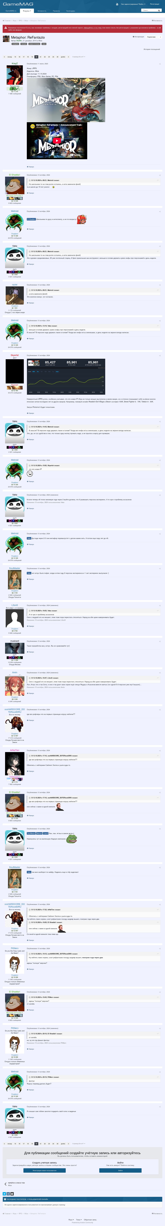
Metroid (50, 180)
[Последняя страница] (68, 56)
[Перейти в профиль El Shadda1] (14, 185)
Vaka (49, 326)
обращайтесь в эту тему (93, 27)
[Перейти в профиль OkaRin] (6, 38)
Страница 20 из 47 (78, 57)
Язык (70, 1219)
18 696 (15, 977)
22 (45, 57)
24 (53, 57)
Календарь (70, 11)
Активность (42, 11)
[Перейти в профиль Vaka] (14, 258)
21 (40, 57)
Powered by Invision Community (82, 1222)
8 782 (15, 631)
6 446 (15, 699)
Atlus (40, 40)
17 (23, 57)
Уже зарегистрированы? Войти (132, 4)
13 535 (15, 201)
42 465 (15, 390)
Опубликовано (37, 63)
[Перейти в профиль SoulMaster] (14, 579)
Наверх (31, 167)
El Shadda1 (31, 219)
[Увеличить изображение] (66, 99)
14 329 (15, 236)
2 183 (15, 593)
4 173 (15, 782)
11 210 (15, 91)
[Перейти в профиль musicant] (14, 648)
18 (28, 57)
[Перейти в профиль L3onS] (15, 618)
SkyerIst (51, 465)
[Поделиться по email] (12, 1194)
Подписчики (151, 37)
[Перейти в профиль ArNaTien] (14, 763)
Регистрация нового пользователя (44, 1170)
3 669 (15, 274)
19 (32, 57)
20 (36, 57)
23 (49, 57)
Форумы (26, 11)
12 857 (15, 736)
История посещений (152, 49)
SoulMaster (31, 833)
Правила (56, 11)
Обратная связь (90, 1219)
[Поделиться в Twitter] (4, 1194)
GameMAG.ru (11, 11)
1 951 (15, 308)
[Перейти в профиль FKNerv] (14, 964)
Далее (63, 57)
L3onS (50, 678)
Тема (78, 1219)
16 (19, 57)
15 (15, 57)
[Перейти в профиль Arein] (14, 686)
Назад (10, 57)
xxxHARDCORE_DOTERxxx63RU (60, 756)
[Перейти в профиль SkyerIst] (15, 371)
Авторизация (139, 36)
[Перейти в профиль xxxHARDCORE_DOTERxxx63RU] (14, 724)
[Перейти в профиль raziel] (15, 295)
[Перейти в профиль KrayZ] (15, 75)
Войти (120, 1170)
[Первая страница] (4, 56)
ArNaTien (51, 910)
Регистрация (154, 4)
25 (57, 57)
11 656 (15, 660)
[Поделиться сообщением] (160, 64)
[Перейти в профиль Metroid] (14, 222)
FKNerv (50, 997)
